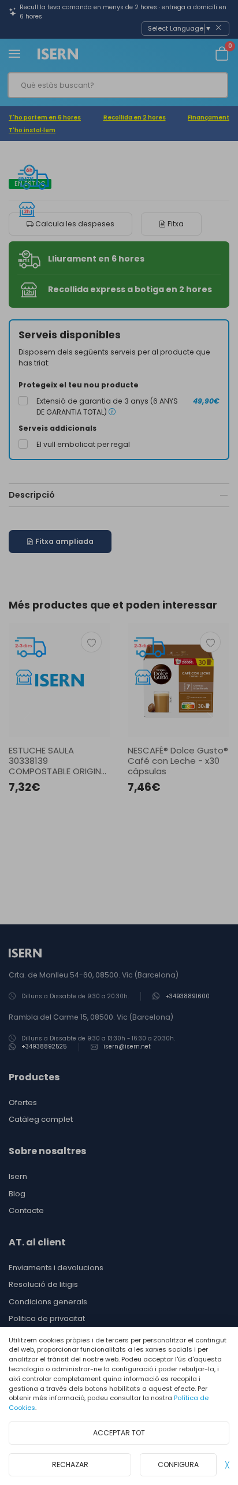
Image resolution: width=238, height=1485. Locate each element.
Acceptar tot (119, 1433)
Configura (178, 1464)
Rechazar (70, 1464)
